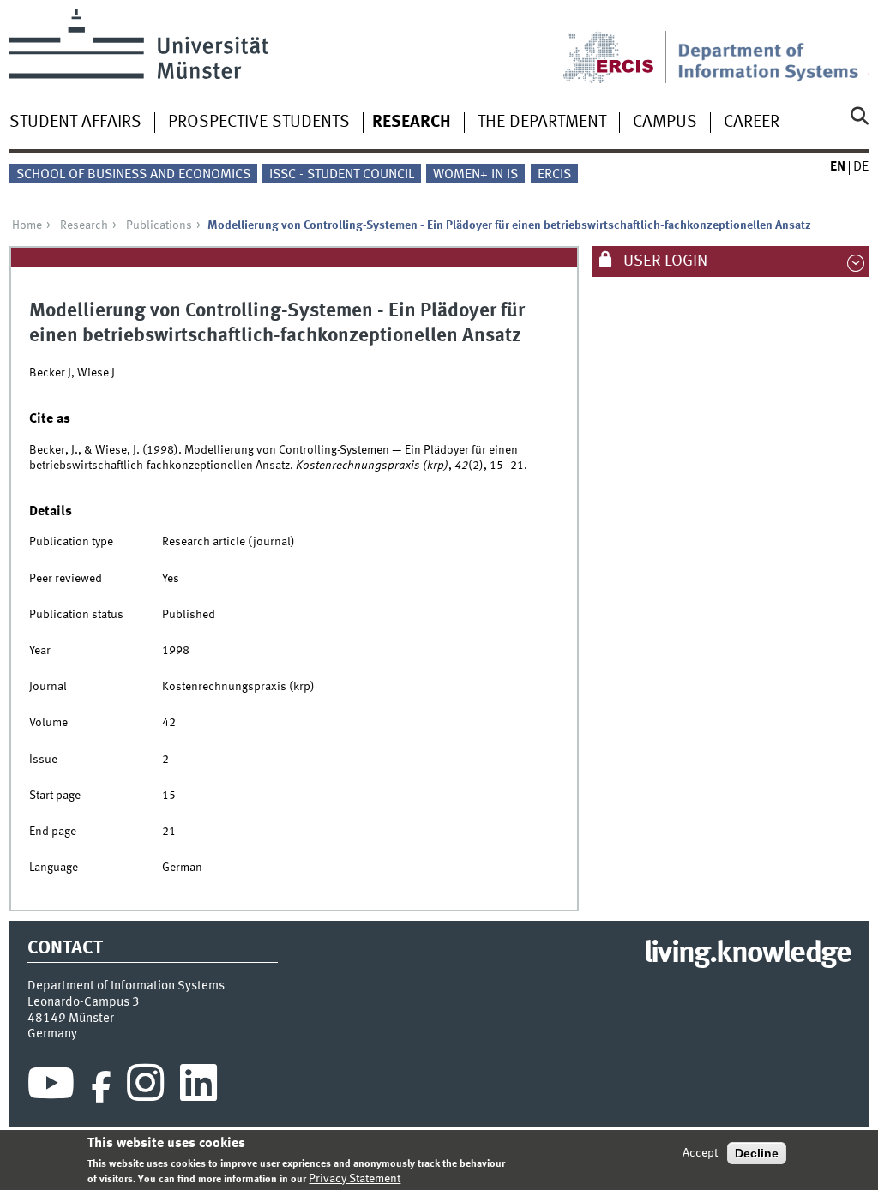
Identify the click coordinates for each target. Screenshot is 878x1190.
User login (663, 261)
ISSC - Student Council (341, 175)
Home (27, 225)
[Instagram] (145, 1087)
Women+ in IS (475, 175)
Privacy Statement (354, 1179)
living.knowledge (747, 954)
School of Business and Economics (133, 175)
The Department (542, 122)
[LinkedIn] (198, 1087)
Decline (757, 1153)
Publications (159, 225)
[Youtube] (51, 1087)
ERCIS (554, 175)
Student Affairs (75, 122)
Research (411, 122)
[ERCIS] (620, 46)
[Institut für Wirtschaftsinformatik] (773, 46)
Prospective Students (259, 122)
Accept (700, 1153)
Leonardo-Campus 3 (83, 1002)
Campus (665, 122)
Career (751, 122)
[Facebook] (101, 1087)
